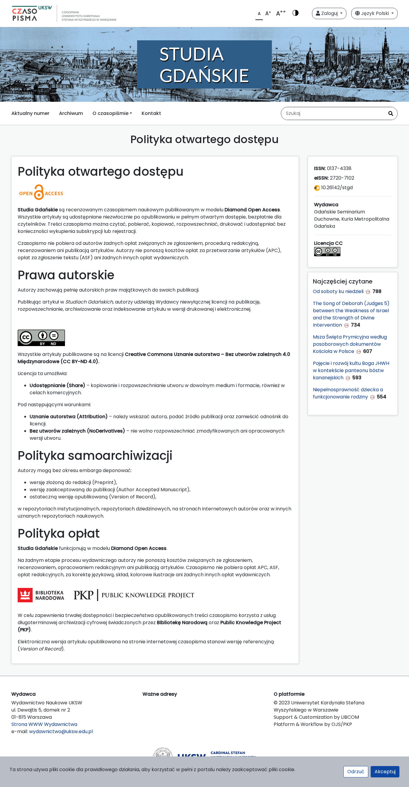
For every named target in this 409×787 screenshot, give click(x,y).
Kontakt (151, 113)
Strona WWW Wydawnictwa (44, 724)
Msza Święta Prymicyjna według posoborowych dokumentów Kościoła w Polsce (350, 344)
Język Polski (375, 13)
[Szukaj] (390, 113)
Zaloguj (329, 13)
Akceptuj (385, 771)
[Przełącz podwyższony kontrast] (295, 13)
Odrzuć (355, 771)
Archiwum (71, 113)
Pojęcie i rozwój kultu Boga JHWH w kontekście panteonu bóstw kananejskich (351, 370)
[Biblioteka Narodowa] (41, 594)
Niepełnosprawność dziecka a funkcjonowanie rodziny (348, 393)
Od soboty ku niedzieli (338, 291)
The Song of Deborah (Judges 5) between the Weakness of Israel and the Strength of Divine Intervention (351, 314)
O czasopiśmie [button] (110, 113)
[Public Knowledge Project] (134, 594)
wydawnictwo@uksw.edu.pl (61, 731)
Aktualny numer (30, 113)
